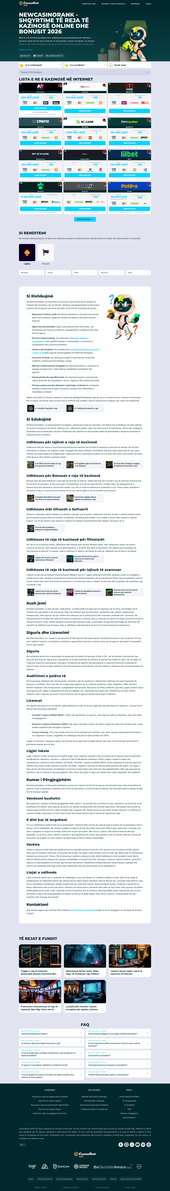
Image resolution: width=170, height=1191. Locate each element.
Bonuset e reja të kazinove (113, 3)
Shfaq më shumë (83, 219)
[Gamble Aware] (113, 1166)
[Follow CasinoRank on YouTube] (137, 1144)
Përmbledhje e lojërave (94, 1101)
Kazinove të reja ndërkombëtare (94, 1105)
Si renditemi (129, 1105)
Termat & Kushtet (102, 1187)
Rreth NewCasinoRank (129, 1096)
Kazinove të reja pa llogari (49, 1109)
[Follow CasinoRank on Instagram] (126, 1144)
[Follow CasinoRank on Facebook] (120, 1144)
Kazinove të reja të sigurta (49, 1101)
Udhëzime (135, 3)
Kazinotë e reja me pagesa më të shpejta (50, 1096)
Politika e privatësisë (71, 1187)
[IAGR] (32, 1166)
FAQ (129, 1109)
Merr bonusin (41, 108)
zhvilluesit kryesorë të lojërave (94, 1109)
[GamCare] (61, 1166)
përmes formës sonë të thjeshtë (84, 910)
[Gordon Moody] (81, 1166)
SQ (21, 1145)
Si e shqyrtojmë (129, 1101)
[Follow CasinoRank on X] (132, 1144)
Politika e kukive (40, 1187)
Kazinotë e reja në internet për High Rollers (50, 1105)
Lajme (148, 3)
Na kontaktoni (129, 1117)
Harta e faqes (130, 1187)
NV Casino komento (40, 112)
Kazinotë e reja (88, 3)
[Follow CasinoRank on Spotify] (143, 1144)
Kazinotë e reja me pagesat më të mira (50, 1113)
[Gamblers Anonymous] (44, 1166)
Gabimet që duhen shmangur (94, 1096)
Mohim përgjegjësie (129, 1113)
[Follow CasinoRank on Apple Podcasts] (148, 1144)
